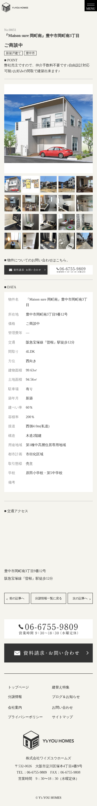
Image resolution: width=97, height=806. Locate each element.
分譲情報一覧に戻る (48, 598)
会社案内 (15, 707)
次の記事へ (80, 598)
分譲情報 (15, 697)
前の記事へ (16, 598)
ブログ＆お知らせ (66, 697)
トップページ (18, 687)
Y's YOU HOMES (50, 798)
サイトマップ (62, 717)
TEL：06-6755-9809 (32, 772)
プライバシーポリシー (25, 717)
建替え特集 (60, 687)
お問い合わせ (62, 707)
